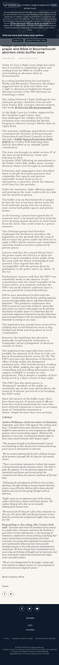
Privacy (6, 638)
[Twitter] (29, 608)
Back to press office (13, 577)
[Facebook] (21, 608)
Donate (30, 618)
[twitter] (10, 594)
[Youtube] (37, 608)
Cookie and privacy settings (45, 638)
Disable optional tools (36, 40)
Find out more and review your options (23, 35)
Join (30, 625)
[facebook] (4, 594)
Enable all (17, 40)
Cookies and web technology (22, 638)
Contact (30, 629)
